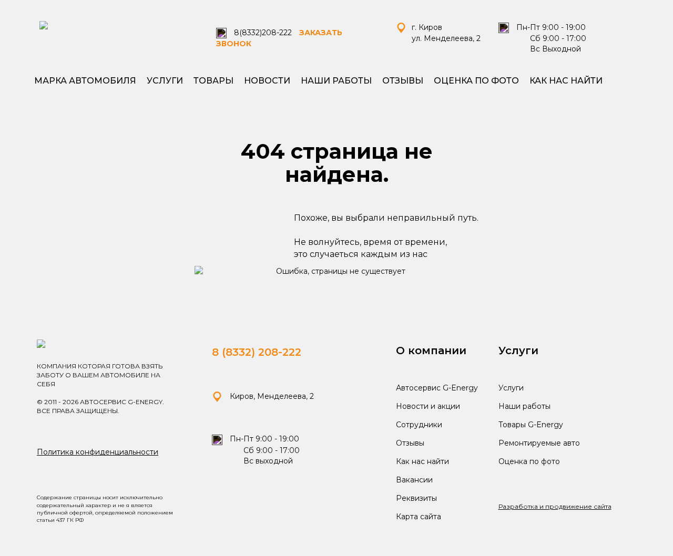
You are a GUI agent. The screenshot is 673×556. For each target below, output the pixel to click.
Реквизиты (416, 498)
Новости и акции (428, 406)
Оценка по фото (476, 81)
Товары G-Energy (530, 424)
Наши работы (336, 81)
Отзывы (402, 81)
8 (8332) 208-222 (256, 352)
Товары (213, 81)
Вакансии (414, 480)
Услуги (165, 81)
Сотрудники (419, 424)
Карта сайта (418, 516)
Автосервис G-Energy (437, 388)
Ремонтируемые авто (539, 443)
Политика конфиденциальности (97, 452)
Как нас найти (566, 81)
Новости (267, 81)
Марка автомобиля (85, 81)
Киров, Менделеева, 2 (271, 396)
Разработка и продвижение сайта (554, 506)
